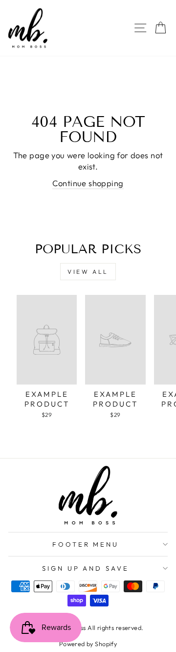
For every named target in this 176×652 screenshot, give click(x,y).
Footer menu (85, 544)
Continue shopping (87, 183)
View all (88, 271)
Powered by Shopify (88, 644)
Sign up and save (86, 568)
